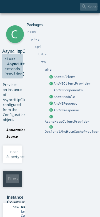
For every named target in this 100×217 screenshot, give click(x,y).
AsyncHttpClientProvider (67, 122)
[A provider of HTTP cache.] (51, 127)
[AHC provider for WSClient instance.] (51, 84)
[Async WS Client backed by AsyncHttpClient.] (51, 77)
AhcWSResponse (66, 110)
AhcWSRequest (65, 103)
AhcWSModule (64, 97)
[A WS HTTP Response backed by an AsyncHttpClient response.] (51, 110)
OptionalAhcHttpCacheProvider (72, 132)
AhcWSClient (64, 77)
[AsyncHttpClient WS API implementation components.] (51, 90)
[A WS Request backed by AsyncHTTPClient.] (51, 104)
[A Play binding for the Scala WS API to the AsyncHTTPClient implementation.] (51, 97)
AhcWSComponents (68, 90)
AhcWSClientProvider (72, 83)
